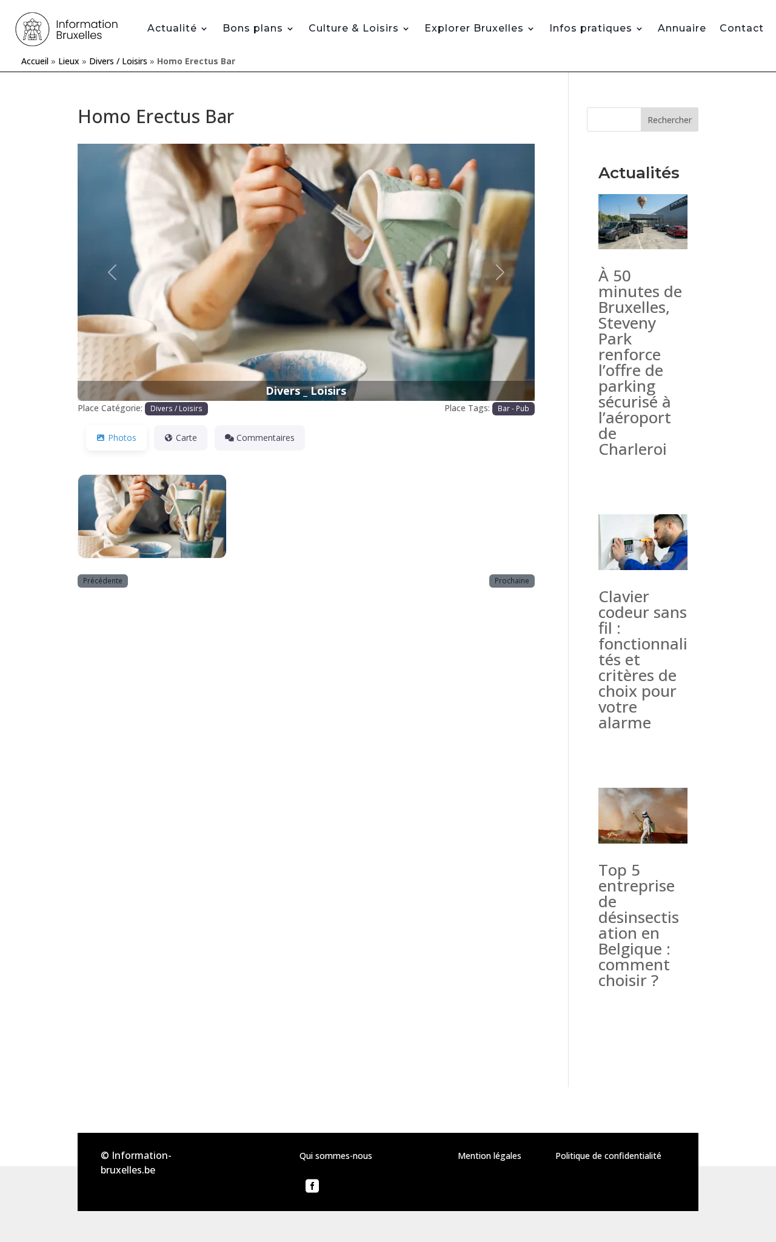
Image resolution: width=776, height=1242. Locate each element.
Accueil (34, 61)
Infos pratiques (590, 28)
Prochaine (512, 580)
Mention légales (489, 1155)
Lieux (68, 61)
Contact (742, 28)
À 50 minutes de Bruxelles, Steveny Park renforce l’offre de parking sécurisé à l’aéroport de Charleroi (640, 362)
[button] (112, 272)
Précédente (102, 580)
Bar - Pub (513, 408)
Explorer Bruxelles (474, 28)
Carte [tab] (186, 437)
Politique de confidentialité (608, 1155)
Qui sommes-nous (335, 1155)
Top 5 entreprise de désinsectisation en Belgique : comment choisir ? (638, 925)
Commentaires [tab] (265, 437)
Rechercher (669, 120)
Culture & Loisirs (354, 28)
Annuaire (682, 28)
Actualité (172, 28)
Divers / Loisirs (118, 61)
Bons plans (252, 28)
